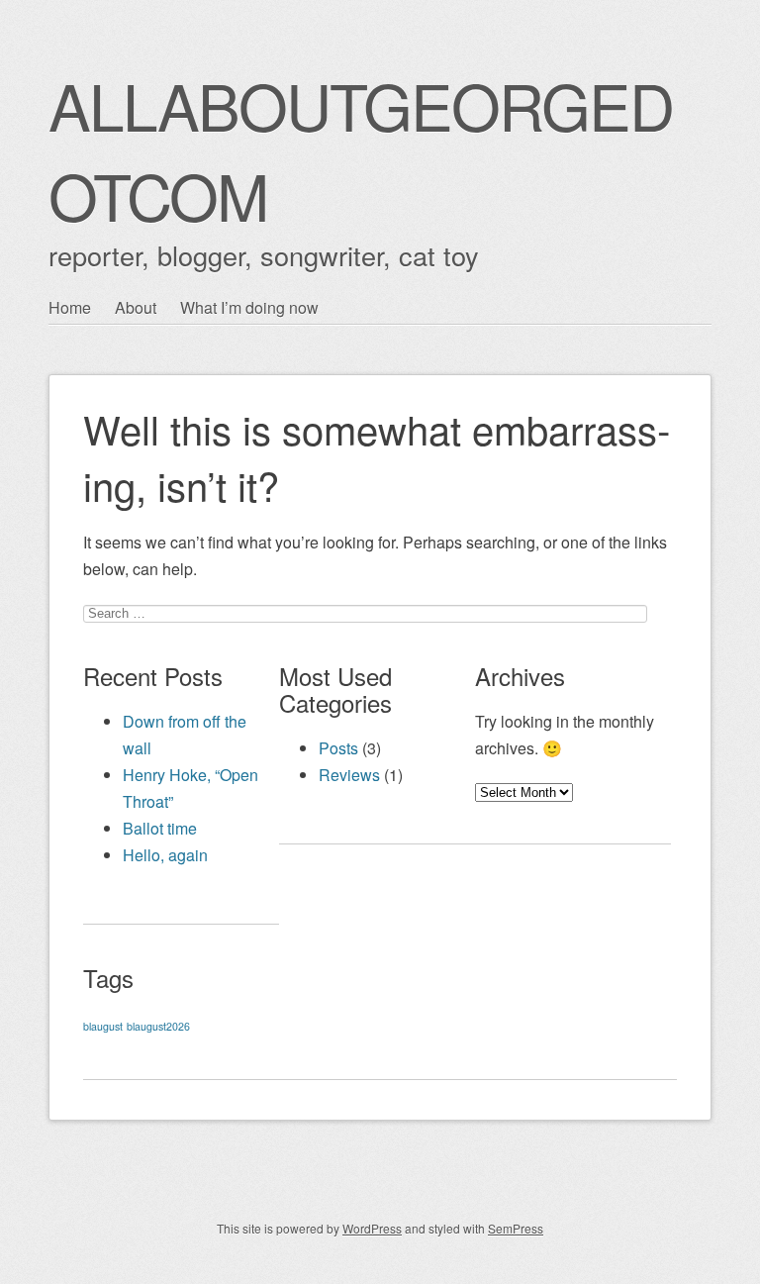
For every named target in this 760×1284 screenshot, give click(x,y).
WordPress (372, 1228)
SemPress (515, 1228)
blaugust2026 (158, 1026)
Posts (338, 748)
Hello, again (165, 854)
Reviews (349, 774)
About (135, 307)
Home (69, 307)
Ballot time (160, 828)
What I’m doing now (249, 307)
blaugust (103, 1026)
